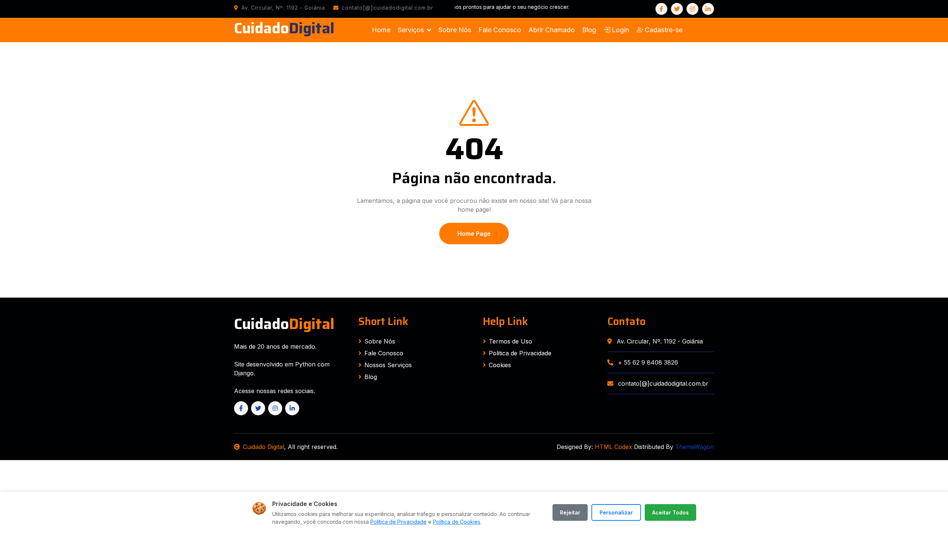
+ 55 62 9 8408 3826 (647, 362)
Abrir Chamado (551, 30)
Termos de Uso (510, 341)
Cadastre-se (663, 30)
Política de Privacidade (398, 522)
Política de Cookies (456, 522)
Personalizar (616, 512)
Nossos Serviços (388, 365)
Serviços (411, 30)
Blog (589, 30)
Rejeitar (570, 512)
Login (620, 30)
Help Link (505, 321)
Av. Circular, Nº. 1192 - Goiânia (659, 341)
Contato (626, 321)
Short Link (383, 321)
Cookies (500, 365)
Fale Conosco (499, 30)
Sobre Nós (454, 30)
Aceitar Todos (670, 512)
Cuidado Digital (263, 446)
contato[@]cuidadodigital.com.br (662, 383)
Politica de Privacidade (520, 353)
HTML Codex (613, 446)
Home (381, 30)
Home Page (474, 233)
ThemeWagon (694, 446)
